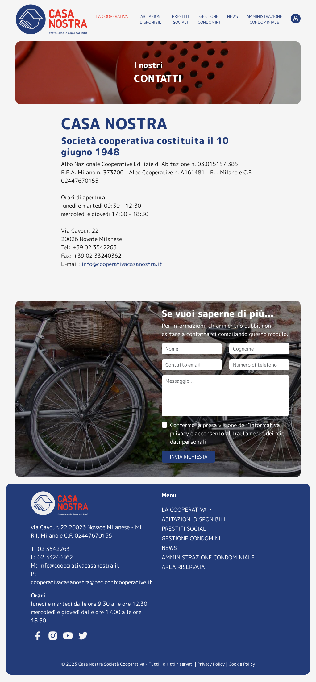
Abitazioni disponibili (151, 19)
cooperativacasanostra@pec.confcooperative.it (91, 582)
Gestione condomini (209, 19)
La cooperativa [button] (112, 16)
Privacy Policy (211, 664)
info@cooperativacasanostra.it (122, 264)
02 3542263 (54, 549)
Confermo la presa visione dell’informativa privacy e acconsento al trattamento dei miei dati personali (228, 433)
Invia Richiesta (188, 456)
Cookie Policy (242, 664)
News (232, 16)
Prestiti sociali (180, 19)
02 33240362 (55, 557)
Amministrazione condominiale (264, 19)
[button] (223, 509)
